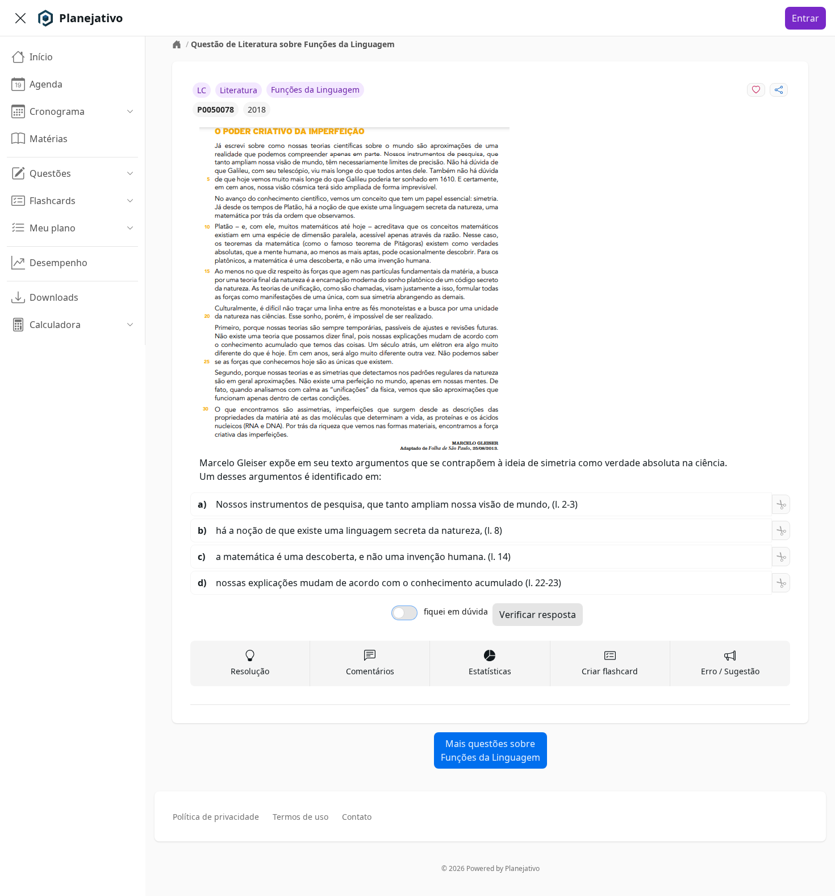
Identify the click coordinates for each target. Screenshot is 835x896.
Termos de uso (300, 816)
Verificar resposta (537, 614)
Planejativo (522, 868)
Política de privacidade (216, 816)
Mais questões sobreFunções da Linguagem (490, 750)
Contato (356, 816)
